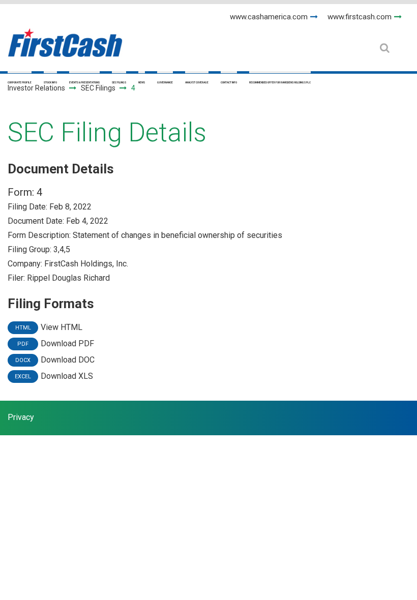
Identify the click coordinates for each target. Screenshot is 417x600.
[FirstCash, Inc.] (65, 38)
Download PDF (67, 343)
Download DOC (68, 360)
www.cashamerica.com (269, 16)
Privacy (21, 417)
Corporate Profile (20, 82)
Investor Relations (36, 88)
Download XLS (67, 376)
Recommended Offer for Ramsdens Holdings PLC (280, 82)
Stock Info (50, 82)
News (141, 82)
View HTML (61, 327)
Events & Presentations (84, 82)
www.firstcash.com (359, 16)
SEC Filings (119, 82)
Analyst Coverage (196, 82)
